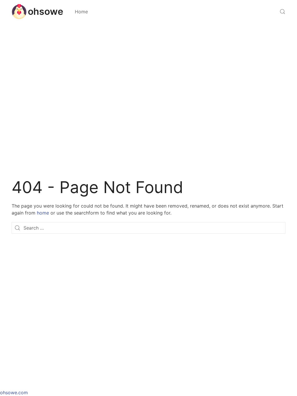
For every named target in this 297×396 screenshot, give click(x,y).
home (43, 213)
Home (81, 11)
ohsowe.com (14, 392)
